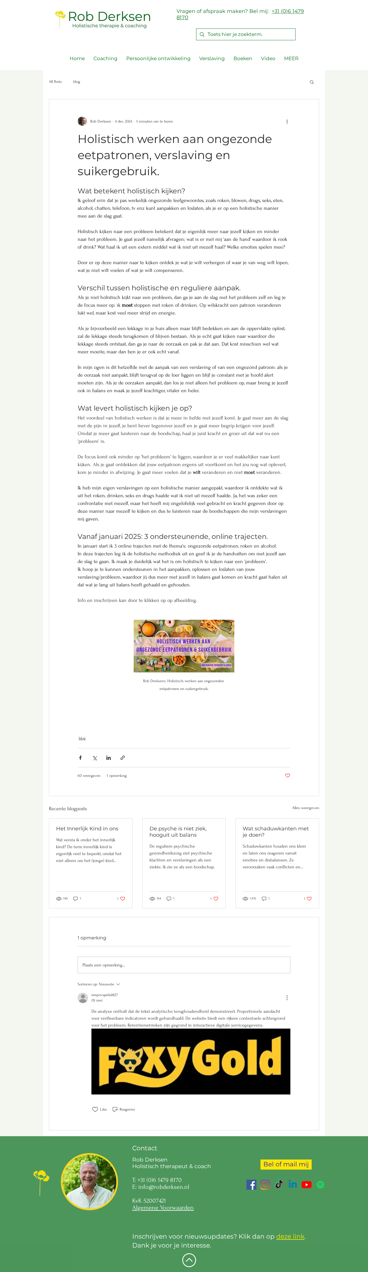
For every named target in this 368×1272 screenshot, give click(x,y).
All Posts (55, 81)
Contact (144, 1148)
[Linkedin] (293, 1185)
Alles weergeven (305, 808)
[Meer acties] (286, 121)
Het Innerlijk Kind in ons (87, 828)
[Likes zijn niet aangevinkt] (95, 1109)
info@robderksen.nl (163, 1186)
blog (76, 81)
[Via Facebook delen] (80, 757)
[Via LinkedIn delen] (108, 757)
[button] (312, 81)
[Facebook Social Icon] (251, 1185)
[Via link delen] (122, 757)
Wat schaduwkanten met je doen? (276, 831)
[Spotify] (320, 1185)
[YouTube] (307, 1185)
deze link (290, 1236)
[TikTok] (279, 1185)
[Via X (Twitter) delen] (94, 757)
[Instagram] (265, 1185)
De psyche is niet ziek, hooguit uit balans (178, 831)
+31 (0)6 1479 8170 (159, 1179)
